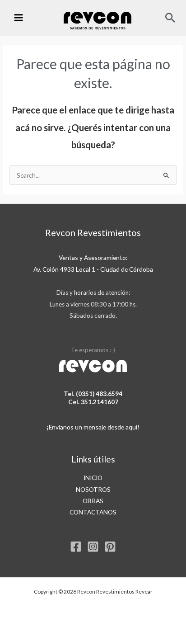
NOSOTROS (93, 489)
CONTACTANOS (93, 512)
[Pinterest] (110, 546)
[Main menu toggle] (18, 18)
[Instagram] (93, 546)
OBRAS (93, 501)
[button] (170, 17)
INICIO (93, 477)
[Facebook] (76, 546)
